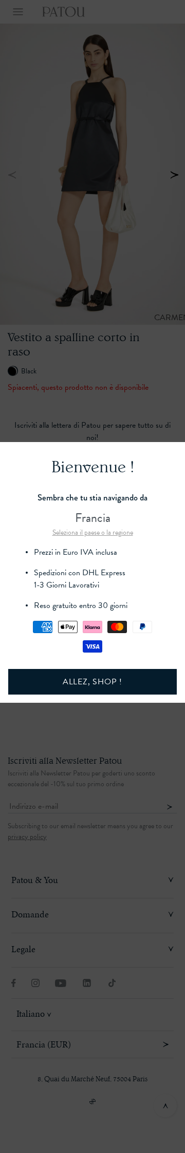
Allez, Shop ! (92, 682)
